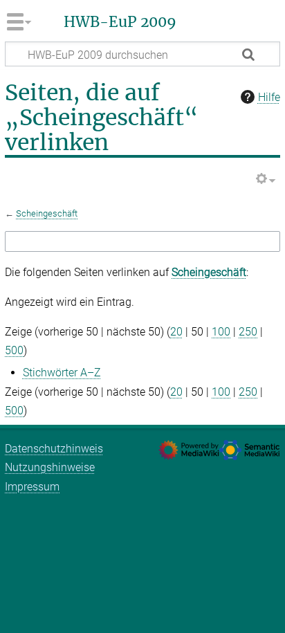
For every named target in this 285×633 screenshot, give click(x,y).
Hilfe (269, 97)
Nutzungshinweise (50, 467)
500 (14, 350)
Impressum (32, 486)
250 (248, 331)
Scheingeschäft (46, 213)
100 (221, 331)
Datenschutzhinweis (54, 448)
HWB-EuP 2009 (120, 22)
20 (176, 331)
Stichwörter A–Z (62, 372)
